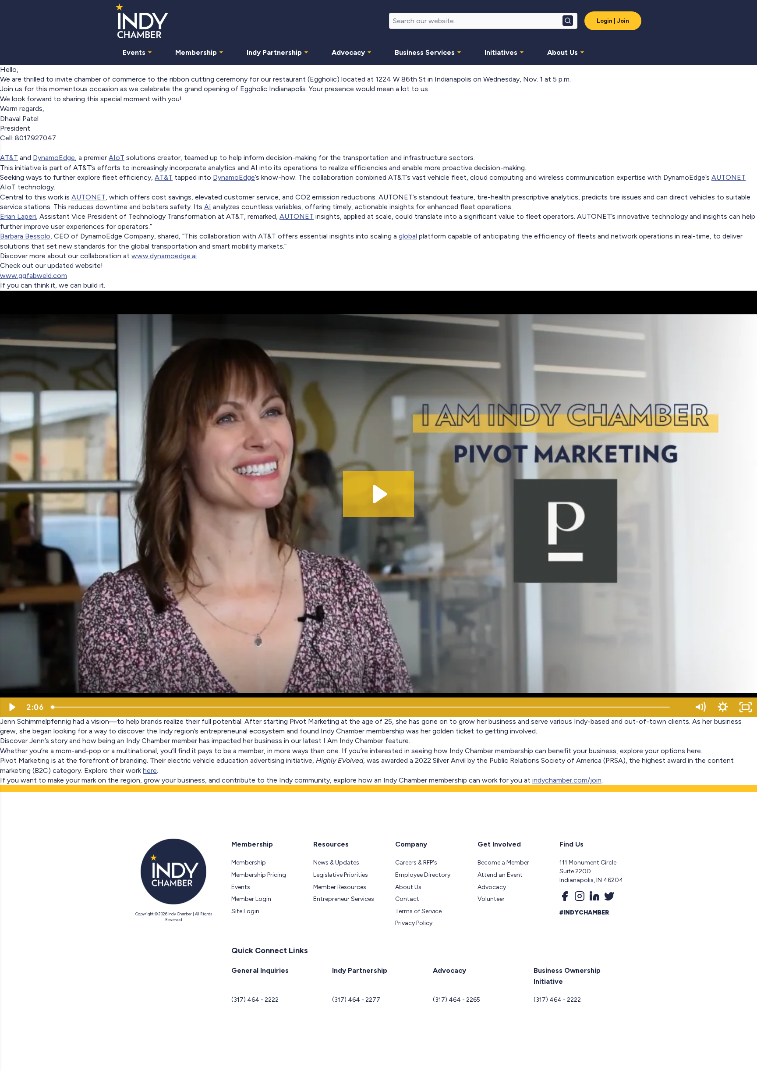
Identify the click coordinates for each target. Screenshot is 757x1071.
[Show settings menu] (722, 707)
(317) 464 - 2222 (255, 999)
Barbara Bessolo (25, 236)
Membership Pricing (258, 875)
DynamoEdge (54, 157)
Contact (407, 899)
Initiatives (501, 52)
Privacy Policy (413, 923)
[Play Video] (11, 707)
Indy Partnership (274, 52)
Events (134, 52)
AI (207, 207)
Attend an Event (500, 875)
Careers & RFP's (416, 862)
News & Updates (336, 862)
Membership (196, 52)
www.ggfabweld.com (33, 275)
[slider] (368, 707)
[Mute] (700, 707)
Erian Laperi (18, 216)
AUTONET (728, 177)
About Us (562, 52)
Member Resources (339, 887)
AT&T (9, 157)
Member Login (251, 899)
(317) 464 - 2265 (456, 999)
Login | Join (613, 21)
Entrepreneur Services (343, 899)
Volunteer (491, 899)
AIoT (116, 157)
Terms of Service (418, 911)
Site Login (245, 911)
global (408, 236)
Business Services (425, 52)
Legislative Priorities (340, 875)
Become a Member (503, 862)
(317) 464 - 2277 (356, 999)
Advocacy (348, 52)
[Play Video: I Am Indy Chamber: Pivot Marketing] (378, 494)
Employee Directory (422, 875)
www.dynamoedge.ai (164, 256)
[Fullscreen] (745, 707)
